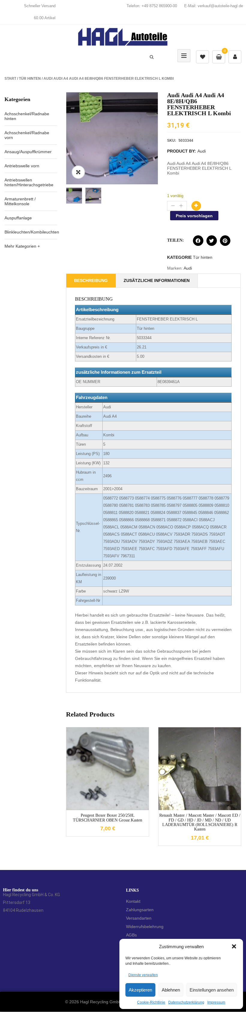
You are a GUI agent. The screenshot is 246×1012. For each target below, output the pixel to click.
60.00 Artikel (45, 18)
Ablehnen (171, 989)
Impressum (216, 1002)
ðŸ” (78, 172)
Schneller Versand (40, 6)
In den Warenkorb (196, 206)
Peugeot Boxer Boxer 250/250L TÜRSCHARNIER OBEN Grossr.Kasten (107, 817)
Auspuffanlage (18, 217)
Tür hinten (30, 78)
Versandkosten (112, 764)
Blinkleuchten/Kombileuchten (31, 232)
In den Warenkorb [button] (98, 811)
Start (10, 78)
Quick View (116, 811)
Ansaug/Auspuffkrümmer (28, 151)
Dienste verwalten (143, 975)
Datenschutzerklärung (186, 1002)
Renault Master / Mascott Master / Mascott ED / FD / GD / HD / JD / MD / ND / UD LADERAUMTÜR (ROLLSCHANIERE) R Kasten (199, 822)
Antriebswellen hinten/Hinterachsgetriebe (28, 182)
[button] (234, 946)
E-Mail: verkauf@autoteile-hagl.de (213, 6)
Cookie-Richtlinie (151, 1002)
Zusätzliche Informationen (157, 280)
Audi (201, 151)
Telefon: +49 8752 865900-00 (152, 6)
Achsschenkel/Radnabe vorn (26, 135)
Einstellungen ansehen (212, 989)
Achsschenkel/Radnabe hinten (26, 116)
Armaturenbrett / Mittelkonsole (20, 201)
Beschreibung (91, 280)
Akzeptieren (140, 989)
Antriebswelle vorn (21, 165)
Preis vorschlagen (194, 215)
